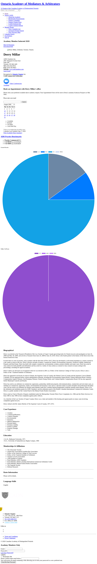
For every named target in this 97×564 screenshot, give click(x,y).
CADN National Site (14, 24)
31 (5, 117)
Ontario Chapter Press (15, 22)
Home (6, 13)
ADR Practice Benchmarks (11, 137)
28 (14, 115)
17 (5, 113)
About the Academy (14, 17)
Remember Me (7, 556)
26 (9, 115)
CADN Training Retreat (15, 25)
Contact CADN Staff (11, 522)
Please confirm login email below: (11, 558)
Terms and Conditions (11, 536)
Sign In (7, 37)
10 (5, 111)
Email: (3, 549)
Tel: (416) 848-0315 (11, 519)
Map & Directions (9, 45)
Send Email (7, 71)
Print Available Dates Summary (13, 133)
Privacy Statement (10, 538)
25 (7, 115)
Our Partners (8, 36)
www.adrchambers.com (16, 69)
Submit (24, 102)
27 (12, 115)
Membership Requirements (16, 19)
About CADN (9, 15)
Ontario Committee (14, 20)
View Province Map (14, 32)
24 (5, 115)
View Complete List (14, 29)
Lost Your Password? (7, 553)
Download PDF (8, 46)
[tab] (48, 137)
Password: (4, 551)
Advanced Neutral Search (16, 30)
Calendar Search (9, 34)
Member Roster (9, 27)
